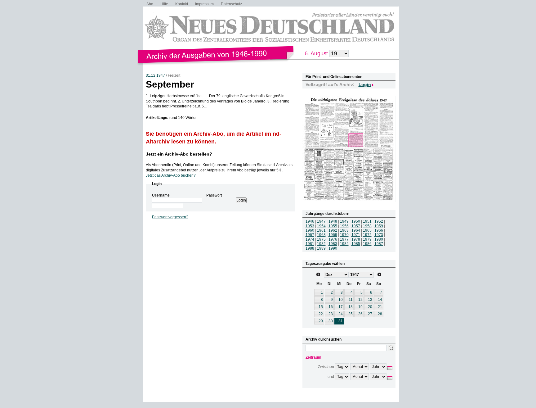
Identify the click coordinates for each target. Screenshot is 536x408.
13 (370, 299)
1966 (378, 230)
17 (340, 307)
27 (370, 314)
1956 (344, 226)
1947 (321, 221)
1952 (378, 221)
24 (340, 314)
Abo (149, 4)
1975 (321, 239)
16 (330, 307)
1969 (332, 235)
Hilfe (164, 4)
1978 (355, 239)
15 (321, 307)
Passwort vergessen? (170, 217)
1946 (310, 221)
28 (380, 314)
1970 (344, 235)
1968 (321, 235)
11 (351, 299)
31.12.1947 (155, 75)
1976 (332, 239)
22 (321, 314)
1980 (378, 239)
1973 (378, 235)
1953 (310, 226)
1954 (321, 226)
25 (350, 314)
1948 (332, 221)
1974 (310, 239)
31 (340, 321)
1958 (367, 226)
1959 (378, 226)
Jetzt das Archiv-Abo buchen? (171, 175)
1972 (367, 235)
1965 (367, 230)
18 (350, 307)
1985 (355, 244)
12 (360, 299)
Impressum (204, 4)
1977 (344, 239)
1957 (355, 226)
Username (161, 195)
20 (370, 307)
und (331, 376)
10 (340, 299)
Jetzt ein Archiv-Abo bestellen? (179, 154)
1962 (332, 230)
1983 (332, 244)
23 (330, 314)
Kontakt (181, 4)
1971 (355, 235)
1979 (367, 239)
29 (321, 321)
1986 (367, 244)
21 (380, 307)
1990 (332, 248)
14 (380, 299)
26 (360, 314)
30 (330, 321)
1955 (332, 226)
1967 (310, 235)
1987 (378, 244)
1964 (355, 230)
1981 (310, 244)
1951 (367, 221)
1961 (321, 230)
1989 (321, 248)
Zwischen (326, 367)
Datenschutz (231, 4)
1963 (344, 230)
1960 (310, 230)
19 (360, 307)
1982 (321, 244)
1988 (310, 248)
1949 (344, 221)
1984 (344, 244)
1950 (355, 221)
